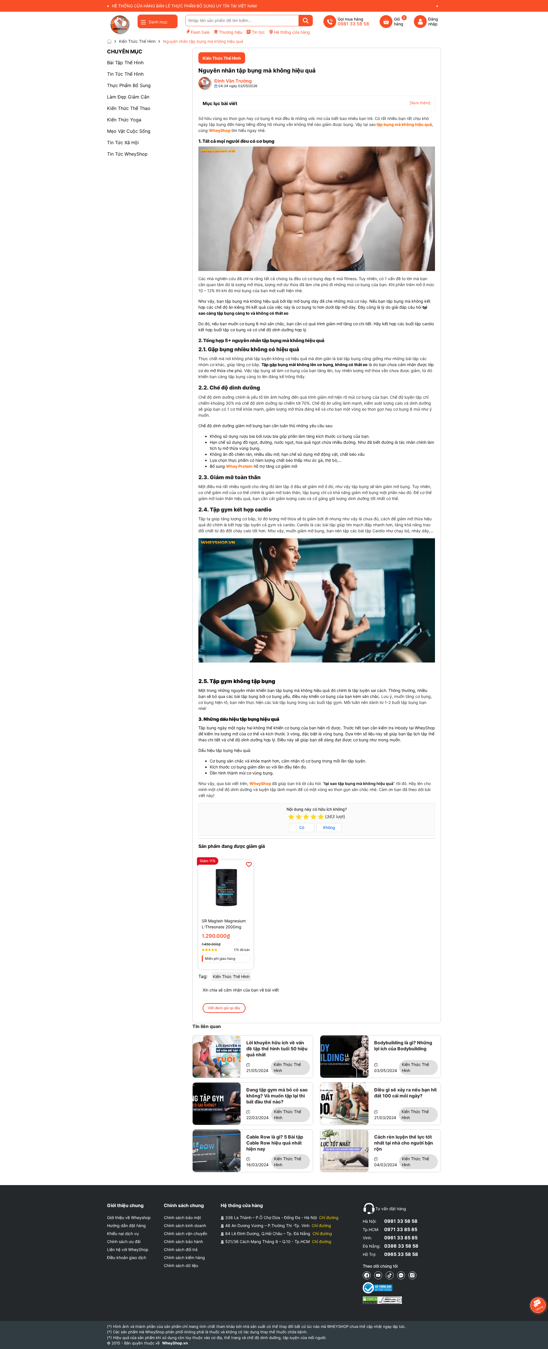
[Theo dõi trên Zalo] (401, 1275)
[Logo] (120, 25)
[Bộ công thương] (382, 1288)
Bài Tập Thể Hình (125, 62)
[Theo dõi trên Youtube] (378, 1275)
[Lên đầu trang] (538, 1339)
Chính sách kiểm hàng (184, 1257)
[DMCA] (382, 1300)
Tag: (202, 976)
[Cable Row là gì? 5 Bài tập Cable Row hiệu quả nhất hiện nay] (217, 1151)
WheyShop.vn (175, 1343)
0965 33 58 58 (401, 1254)
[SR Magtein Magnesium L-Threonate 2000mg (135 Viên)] (225, 887)
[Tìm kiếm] (306, 20)
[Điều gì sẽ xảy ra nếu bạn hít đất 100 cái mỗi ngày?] (344, 1104)
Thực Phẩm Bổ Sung (129, 85)
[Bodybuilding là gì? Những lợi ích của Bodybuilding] (344, 1056)
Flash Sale (200, 32)
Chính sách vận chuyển (185, 1233)
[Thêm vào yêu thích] (249, 864)
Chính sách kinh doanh (185, 1225)
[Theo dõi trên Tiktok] (390, 1275)
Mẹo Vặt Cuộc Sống (128, 131)
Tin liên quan (206, 1026)
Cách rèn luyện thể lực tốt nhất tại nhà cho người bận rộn (403, 1143)
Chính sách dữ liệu (181, 1265)
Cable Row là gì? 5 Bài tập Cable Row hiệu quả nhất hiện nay (274, 1143)
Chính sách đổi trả (181, 1249)
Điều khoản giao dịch (126, 1257)
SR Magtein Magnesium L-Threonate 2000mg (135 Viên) (224, 924)
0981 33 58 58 (401, 1221)
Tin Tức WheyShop (127, 154)
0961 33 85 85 (401, 1237)
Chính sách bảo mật (182, 1217)
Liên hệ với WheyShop (127, 1249)
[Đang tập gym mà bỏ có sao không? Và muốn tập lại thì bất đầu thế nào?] (217, 1104)
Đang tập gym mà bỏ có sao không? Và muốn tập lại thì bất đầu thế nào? (277, 1096)
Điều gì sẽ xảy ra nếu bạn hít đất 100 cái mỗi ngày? (405, 1093)
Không (329, 827)
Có (301, 827)
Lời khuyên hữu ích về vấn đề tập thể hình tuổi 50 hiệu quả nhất (276, 1048)
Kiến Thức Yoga (124, 120)
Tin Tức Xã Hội (123, 142)
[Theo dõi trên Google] (412, 1275)
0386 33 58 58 (401, 1246)
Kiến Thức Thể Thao (128, 108)
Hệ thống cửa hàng (292, 32)
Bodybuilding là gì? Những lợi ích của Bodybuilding (403, 1045)
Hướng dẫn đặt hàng (126, 1225)
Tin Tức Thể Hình (125, 74)
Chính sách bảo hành (183, 1241)
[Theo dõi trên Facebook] (367, 1275)
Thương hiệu (230, 32)
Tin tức (258, 32)
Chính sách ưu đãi (123, 1241)
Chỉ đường (329, 1217)
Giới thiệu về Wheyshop (129, 1217)
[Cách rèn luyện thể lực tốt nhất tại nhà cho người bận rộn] (344, 1151)
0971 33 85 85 (400, 1229)
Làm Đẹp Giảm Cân (128, 97)
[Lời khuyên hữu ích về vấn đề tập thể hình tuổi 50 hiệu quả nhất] (217, 1056)
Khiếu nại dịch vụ (123, 1233)
